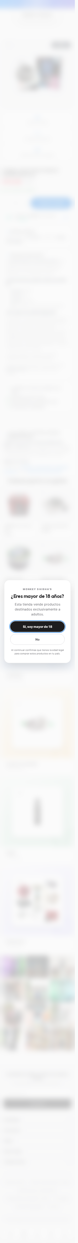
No (37, 639)
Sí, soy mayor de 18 (37, 627)
